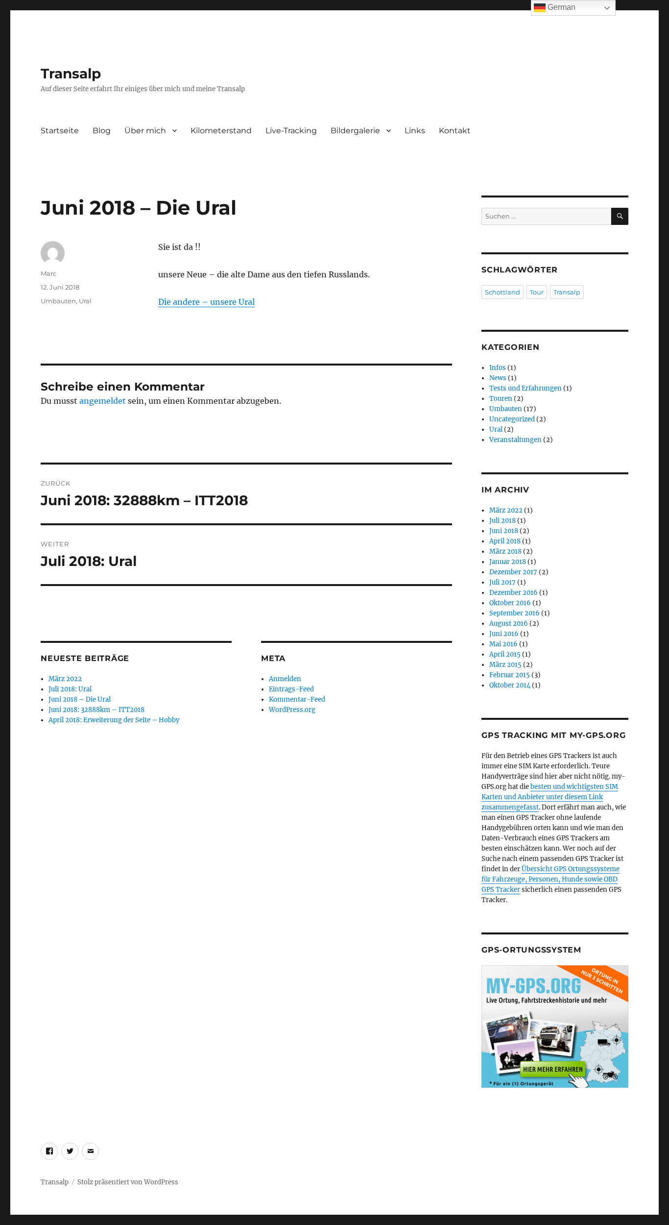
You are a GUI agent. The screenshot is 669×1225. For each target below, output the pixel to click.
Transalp (71, 73)
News (497, 378)
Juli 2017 (502, 582)
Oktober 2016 (510, 603)
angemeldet (102, 401)
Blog (102, 130)
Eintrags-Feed (291, 689)
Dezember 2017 (513, 572)
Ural (85, 301)
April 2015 (505, 654)
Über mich (145, 130)
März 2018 (505, 551)
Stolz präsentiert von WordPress (127, 1182)
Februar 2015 (509, 675)
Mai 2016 (503, 644)
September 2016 (514, 613)
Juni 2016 (504, 634)
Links (415, 130)
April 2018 (505, 541)
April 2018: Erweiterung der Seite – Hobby (113, 720)
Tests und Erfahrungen (525, 388)
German (560, 7)
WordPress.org (292, 710)
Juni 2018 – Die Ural (79, 699)
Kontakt (455, 130)
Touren (500, 398)
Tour (537, 292)
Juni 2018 (503, 531)
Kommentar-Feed (297, 699)
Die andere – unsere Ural (206, 302)
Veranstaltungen (515, 440)
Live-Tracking (291, 130)
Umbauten (58, 301)
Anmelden (285, 679)
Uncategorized (512, 419)
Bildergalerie (355, 130)
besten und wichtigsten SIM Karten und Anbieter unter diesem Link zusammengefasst (549, 797)
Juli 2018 (502, 520)
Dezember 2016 (513, 592)
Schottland (502, 292)
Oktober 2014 (509, 685)
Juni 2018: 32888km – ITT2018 (96, 710)
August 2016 (508, 623)
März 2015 (505, 665)
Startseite (60, 130)
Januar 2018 (507, 562)
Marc (48, 273)
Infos (497, 368)
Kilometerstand (221, 130)
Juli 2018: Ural (70, 689)
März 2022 (65, 679)
